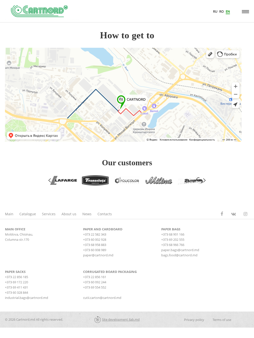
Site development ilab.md (121, 319)
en (228, 11)
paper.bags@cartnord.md (180, 250)
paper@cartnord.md (98, 255)
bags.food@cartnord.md (179, 255)
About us (69, 214)
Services (49, 214)
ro (221, 11)
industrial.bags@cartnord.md (26, 297)
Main (9, 214)
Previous (50, 180)
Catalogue (27, 214)
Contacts (104, 214)
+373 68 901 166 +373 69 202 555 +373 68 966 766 (172, 239)
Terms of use (222, 319)
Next (204, 180)
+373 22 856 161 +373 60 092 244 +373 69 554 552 (94, 282)
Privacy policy (194, 319)
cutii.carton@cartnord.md (102, 297)
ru (215, 11)
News (87, 214)
